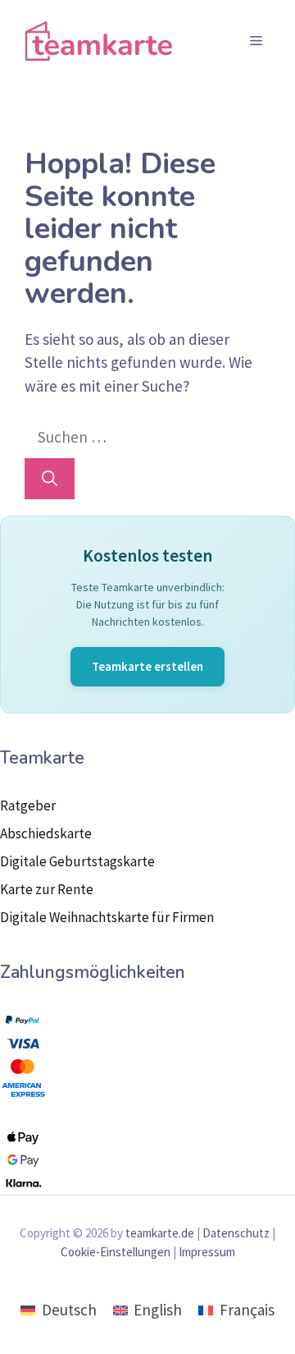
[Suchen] (50, 479)
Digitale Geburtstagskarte (77, 861)
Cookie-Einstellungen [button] (115, 1252)
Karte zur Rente (46, 889)
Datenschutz (236, 1233)
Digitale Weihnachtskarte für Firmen (107, 917)
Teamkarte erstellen (147, 666)
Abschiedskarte (46, 833)
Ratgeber (28, 805)
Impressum (207, 1252)
